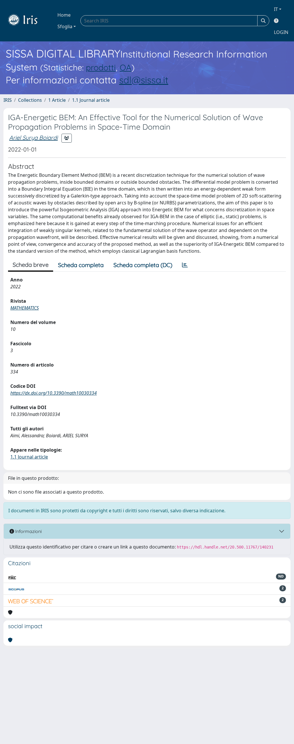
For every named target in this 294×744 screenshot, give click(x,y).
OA (125, 67)
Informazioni (28, 531)
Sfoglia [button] (64, 26)
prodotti (101, 67)
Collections (30, 100)
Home (64, 15)
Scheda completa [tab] (81, 265)
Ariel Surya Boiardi (33, 137)
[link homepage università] (27, 20)
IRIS (7, 100)
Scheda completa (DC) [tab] (142, 265)
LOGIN (281, 32)
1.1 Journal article (91, 100)
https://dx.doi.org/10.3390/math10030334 (53, 393)
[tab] (185, 265)
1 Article (57, 100)
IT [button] (276, 9)
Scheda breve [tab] (31, 264)
